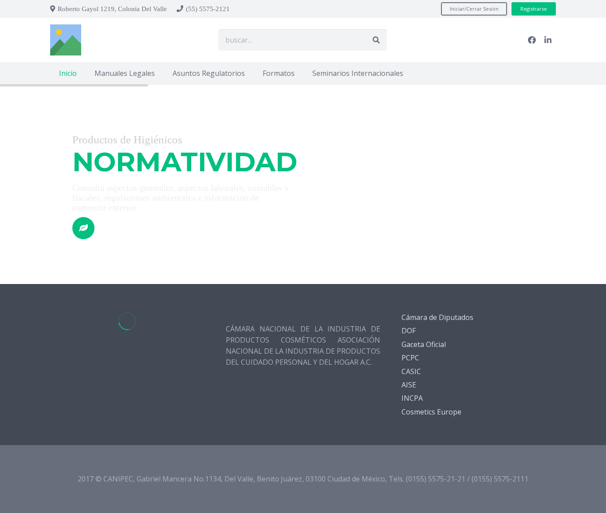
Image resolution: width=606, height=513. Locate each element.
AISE (408, 385)
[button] (161, 73)
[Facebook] (532, 40)
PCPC (410, 358)
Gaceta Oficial (423, 344)
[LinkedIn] (548, 40)
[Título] (65, 39)
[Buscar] (376, 40)
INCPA (412, 398)
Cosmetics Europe (431, 412)
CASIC (411, 371)
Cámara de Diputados (437, 317)
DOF (408, 330)
